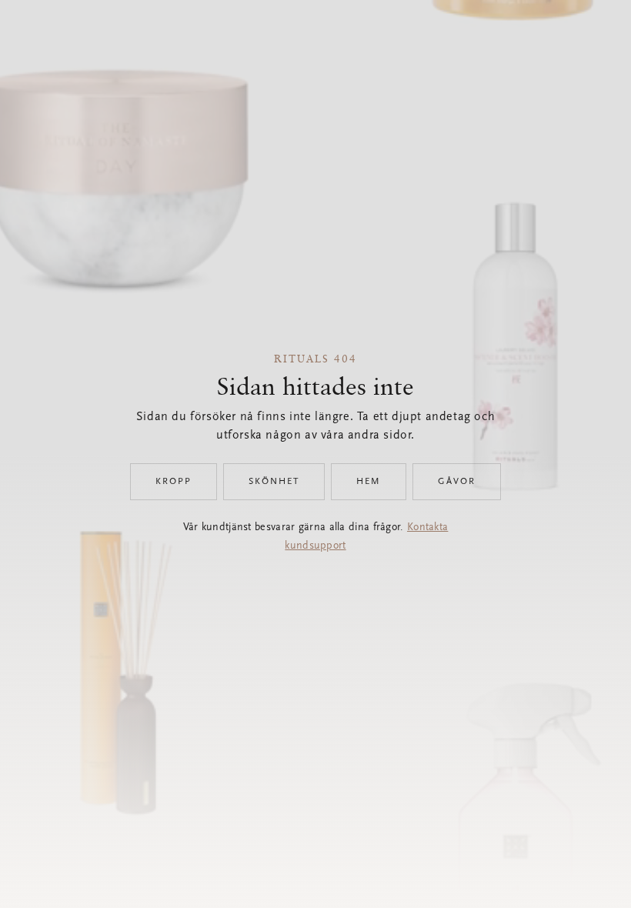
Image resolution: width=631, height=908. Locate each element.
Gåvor (457, 481)
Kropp (173, 481)
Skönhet (274, 481)
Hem (368, 481)
